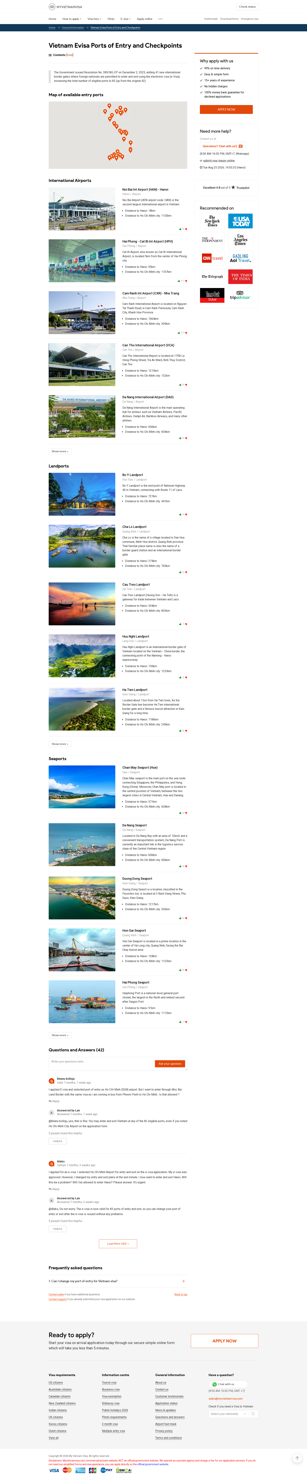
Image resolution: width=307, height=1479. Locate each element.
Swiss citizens (58, 1424)
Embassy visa (110, 1403)
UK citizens (56, 1417)
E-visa (124, 19)
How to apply (71, 19)
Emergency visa (249, 18)
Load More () (116, 1243)
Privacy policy (164, 1431)
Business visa (111, 1389)
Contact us (161, 1389)
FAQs (111, 19)
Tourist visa (109, 1382)
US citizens (56, 1382)
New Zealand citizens (62, 1403)
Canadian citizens (60, 1396)
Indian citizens (58, 1410)
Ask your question (170, 1063)
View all (53, 1437)
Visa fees (93, 19)
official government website (152, 1464)
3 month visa (110, 1424)
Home (52, 19)
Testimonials (211, 18)
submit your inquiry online (219, 160)
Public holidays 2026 (115, 1410)
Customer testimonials (169, 1396)
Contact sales (56, 1294)
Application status (166, 1403)
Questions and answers (170, 1417)
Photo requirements (114, 1417)
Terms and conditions (168, 1437)
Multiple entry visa (113, 1431)
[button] (117, 112)
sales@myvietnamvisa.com (226, 1398)
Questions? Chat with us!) (220, 146)
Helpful (57, 1141)
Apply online (144, 19)
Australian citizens (60, 1389)
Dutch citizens (57, 1431)
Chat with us (226, 1384)
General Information (73, 27)
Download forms (229, 18)
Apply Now (226, 109)
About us (160, 1382)
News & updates (165, 1410)
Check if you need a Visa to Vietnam (231, 1406)
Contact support (58, 1299)
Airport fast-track (165, 1424)
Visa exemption (111, 1396)
